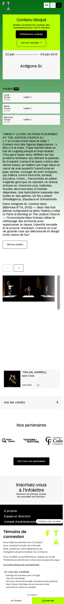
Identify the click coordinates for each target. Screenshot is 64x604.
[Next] (19, 268)
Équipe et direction (17, 516)
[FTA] (6, 6)
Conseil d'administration (21, 521)
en (46, 5)
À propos (10, 511)
